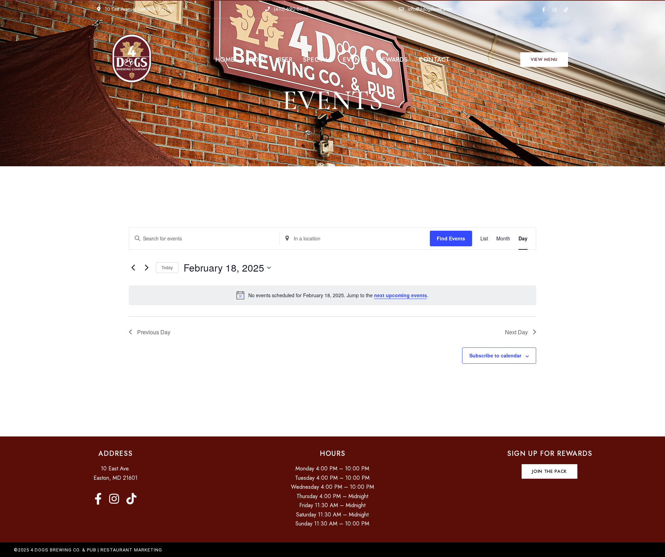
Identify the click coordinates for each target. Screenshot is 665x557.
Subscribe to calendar (495, 355)
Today (167, 267)
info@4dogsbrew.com (429, 9)
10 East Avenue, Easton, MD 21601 (139, 9)
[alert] (332, 295)
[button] (544, 59)
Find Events (451, 238)
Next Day (516, 332)
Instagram (554, 9)
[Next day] (146, 268)
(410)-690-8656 (291, 9)
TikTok (566, 9)
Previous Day (153, 332)
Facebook (543, 9)
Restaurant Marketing (131, 549)
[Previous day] (133, 268)
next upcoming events (400, 295)
